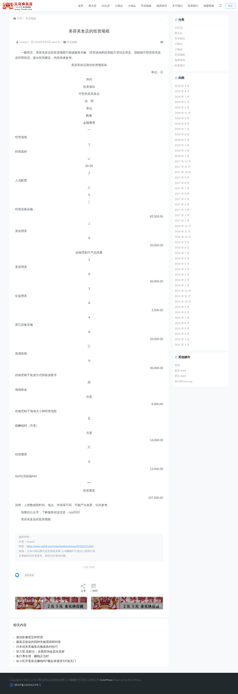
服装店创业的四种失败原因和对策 (38, 641)
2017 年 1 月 (182, 220)
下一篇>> (155, 605)
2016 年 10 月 (183, 236)
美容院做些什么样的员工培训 (142, 601)
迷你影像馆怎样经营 (29, 637)
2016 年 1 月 (182, 285)
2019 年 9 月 (182, 85)
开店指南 (146, 5)
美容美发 (29, 575)
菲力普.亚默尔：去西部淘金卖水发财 (40, 651)
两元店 (92, 5)
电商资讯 (162, 5)
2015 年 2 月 (182, 344)
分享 (83, 590)
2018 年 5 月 (182, 139)
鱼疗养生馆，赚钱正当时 (32, 656)
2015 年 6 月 (182, 323)
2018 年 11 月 (183, 112)
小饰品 (132, 5)
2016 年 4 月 (182, 269)
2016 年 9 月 (182, 242)
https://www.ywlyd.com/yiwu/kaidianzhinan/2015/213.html (60, 546)
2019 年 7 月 (182, 96)
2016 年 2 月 (182, 279)
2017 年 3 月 (182, 209)
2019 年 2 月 (182, 107)
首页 (80, 5)
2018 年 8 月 (182, 123)
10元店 (106, 5)
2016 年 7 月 (182, 253)
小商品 (119, 5)
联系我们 (193, 5)
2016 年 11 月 (183, 231)
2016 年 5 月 (182, 263)
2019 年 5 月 (182, 102)
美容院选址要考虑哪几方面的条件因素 (42, 601)
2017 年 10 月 (183, 172)
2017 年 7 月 (182, 188)
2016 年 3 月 (182, 274)
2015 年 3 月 (182, 339)
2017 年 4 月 (182, 204)
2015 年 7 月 (182, 317)
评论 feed (180, 375)
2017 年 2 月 (182, 215)
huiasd (24, 42)
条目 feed (180, 370)
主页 (19, 18)
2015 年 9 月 (182, 306)
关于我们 (177, 5)
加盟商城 (208, 5)
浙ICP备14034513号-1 (28, 684)
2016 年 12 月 (183, 226)
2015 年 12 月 (183, 290)
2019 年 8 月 (182, 91)
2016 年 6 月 (182, 258)
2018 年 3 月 (182, 150)
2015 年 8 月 (182, 312)
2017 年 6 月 (182, 193)
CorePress (106, 679)
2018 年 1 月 (182, 155)
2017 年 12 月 (183, 161)
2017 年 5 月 (182, 199)
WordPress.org (183, 381)
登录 (230, 5)
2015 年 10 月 (183, 301)
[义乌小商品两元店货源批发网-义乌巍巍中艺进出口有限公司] (17, 5)
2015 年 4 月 (182, 333)
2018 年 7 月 (182, 129)
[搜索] (220, 5)
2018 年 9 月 (182, 118)
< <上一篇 (22, 605)
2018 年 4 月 (182, 145)
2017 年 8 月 (182, 182)
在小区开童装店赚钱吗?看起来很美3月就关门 (46, 661)
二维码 (94, 590)
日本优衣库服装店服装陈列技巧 (37, 646)
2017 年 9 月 (182, 177)
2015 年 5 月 (182, 328)
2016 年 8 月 (182, 247)
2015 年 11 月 (183, 296)
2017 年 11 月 (183, 166)
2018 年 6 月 (182, 134)
